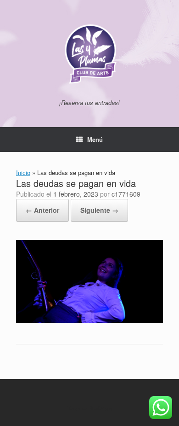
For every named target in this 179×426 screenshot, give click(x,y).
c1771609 (126, 193)
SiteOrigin (100, 408)
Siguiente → (99, 210)
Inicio (23, 172)
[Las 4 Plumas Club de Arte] (89, 53)
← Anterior (42, 210)
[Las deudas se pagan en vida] (89, 320)
